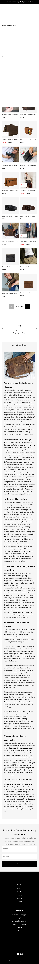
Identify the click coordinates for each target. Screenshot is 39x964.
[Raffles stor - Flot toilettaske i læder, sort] (28, 154)
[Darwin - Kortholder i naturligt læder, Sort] (10, 256)
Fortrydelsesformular (19, 931)
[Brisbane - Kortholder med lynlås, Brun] (28, 129)
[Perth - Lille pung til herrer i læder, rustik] (10, 282)
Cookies (19, 928)
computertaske (9, 716)
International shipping (20, 915)
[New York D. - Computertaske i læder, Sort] (28, 180)
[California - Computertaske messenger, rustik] (28, 230)
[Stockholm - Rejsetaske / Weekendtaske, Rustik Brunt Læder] (10, 230)
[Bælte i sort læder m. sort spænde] (10, 205)
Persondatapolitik (19, 924)
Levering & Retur (19, 918)
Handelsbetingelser (19, 921)
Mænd (19, 895)
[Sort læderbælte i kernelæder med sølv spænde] (28, 256)
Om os (19, 898)
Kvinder (19, 892)
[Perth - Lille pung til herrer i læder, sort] (10, 154)
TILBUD (19, 889)
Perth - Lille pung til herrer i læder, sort (13, 165)
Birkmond (12, 961)
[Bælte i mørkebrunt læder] (28, 205)
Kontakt (19, 902)
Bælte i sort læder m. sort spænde (12, 216)
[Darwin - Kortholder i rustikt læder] (28, 282)
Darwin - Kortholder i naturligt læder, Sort (14, 267)
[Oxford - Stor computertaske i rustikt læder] (10, 129)
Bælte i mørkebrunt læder (27, 216)
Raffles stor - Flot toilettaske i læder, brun (14, 190)
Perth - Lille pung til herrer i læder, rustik (13, 293)
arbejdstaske (21, 714)
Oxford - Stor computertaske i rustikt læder (14, 139)
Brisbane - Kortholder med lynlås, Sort (13, 114)
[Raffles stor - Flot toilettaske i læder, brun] (10, 180)
